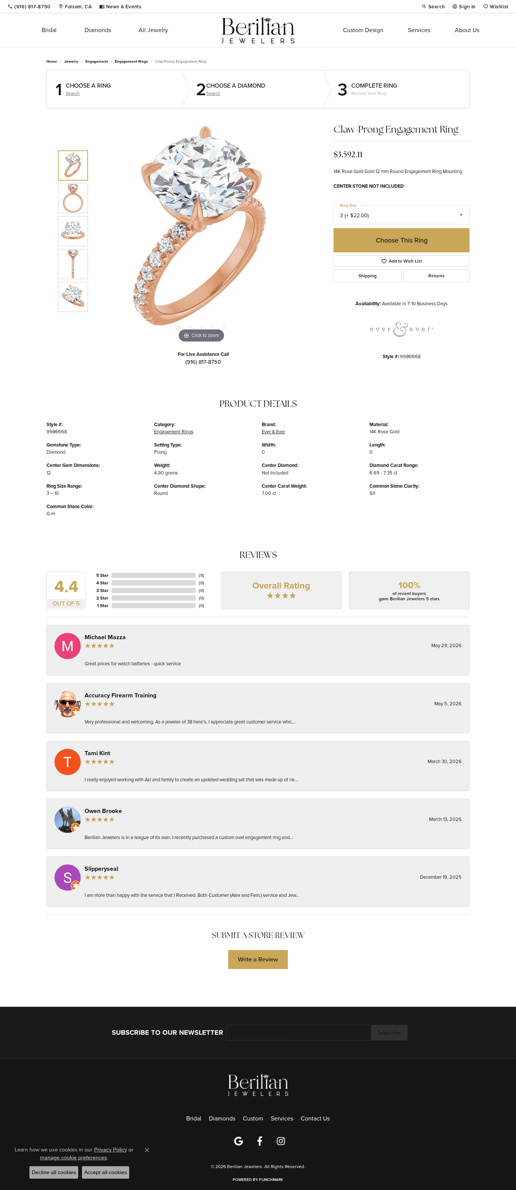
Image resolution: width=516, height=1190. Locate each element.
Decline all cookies (54, 1172)
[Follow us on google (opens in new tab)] (238, 1141)
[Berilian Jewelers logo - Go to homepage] (257, 30)
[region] (201, 231)
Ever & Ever (273, 431)
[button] (433, 6)
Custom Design (363, 30)
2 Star (102, 598)
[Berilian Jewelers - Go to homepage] (258, 1084)
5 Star (102, 575)
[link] (29, 6)
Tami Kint (97, 753)
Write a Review (258, 959)
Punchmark (271, 1179)
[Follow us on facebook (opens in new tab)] (259, 1141)
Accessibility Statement (295, 1154)
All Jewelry (153, 30)
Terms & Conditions (249, 1154)
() (201, 575)
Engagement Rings (131, 61)
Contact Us (315, 1118)
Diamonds (98, 30)
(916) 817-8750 (203, 362)
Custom (253, 1118)
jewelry (71, 61)
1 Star (102, 605)
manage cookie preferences (73, 1157)
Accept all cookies (105, 1172)
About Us (467, 30)
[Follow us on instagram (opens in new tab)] (280, 1141)
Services (419, 30)
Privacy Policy (213, 1154)
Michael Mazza (105, 637)
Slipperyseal (101, 868)
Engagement (96, 61)
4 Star (102, 583)
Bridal (49, 30)
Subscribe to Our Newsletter (167, 1032)
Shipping (367, 275)
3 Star (102, 590)
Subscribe (389, 1032)
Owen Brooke (103, 811)
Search (73, 93)
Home (51, 61)
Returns (436, 275)
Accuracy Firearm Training (120, 695)
